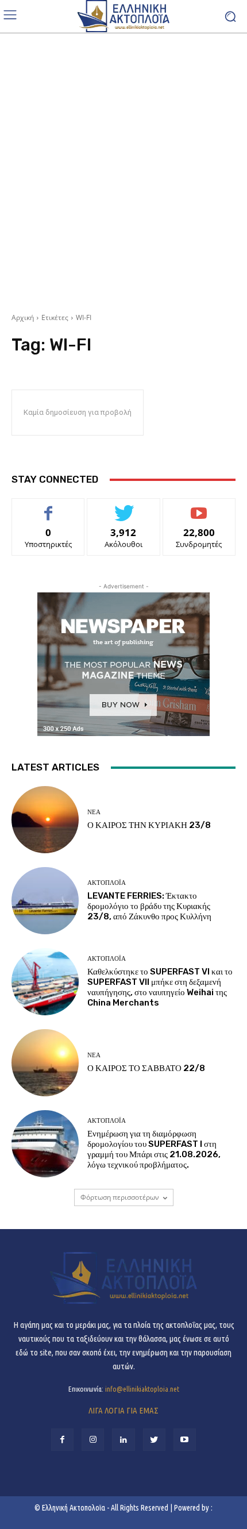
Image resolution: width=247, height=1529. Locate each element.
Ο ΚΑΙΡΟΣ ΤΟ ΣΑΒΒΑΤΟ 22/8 (146, 1068)
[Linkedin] (123, 1439)
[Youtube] (184, 1439)
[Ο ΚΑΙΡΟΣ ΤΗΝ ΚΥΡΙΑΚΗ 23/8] (45, 819)
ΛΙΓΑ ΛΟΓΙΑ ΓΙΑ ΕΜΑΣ (123, 1410)
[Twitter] (154, 1439)
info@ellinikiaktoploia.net (142, 1389)
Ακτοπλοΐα (106, 883)
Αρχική (22, 317)
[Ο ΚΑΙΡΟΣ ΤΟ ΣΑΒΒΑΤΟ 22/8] (45, 1062)
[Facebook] (62, 1439)
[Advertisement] (123, 168)
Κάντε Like (48, 507)
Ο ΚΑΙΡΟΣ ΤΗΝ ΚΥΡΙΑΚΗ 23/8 (149, 825)
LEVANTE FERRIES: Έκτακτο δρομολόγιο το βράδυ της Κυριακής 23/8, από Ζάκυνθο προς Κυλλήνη (149, 906)
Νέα (94, 812)
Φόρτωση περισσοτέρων (119, 1197)
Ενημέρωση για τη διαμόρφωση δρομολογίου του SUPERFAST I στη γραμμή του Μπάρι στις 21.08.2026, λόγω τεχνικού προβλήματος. (154, 1149)
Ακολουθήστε (124, 507)
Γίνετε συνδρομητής (199, 511)
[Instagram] (93, 1439)
